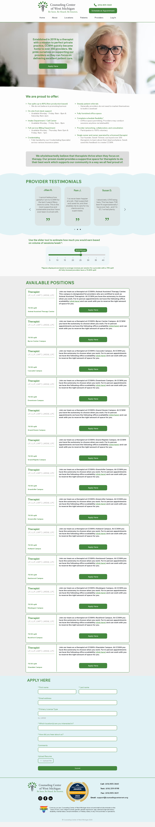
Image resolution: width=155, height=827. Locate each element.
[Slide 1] (74, 229)
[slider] (81, 255)
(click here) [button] (114, 415)
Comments (43, 745)
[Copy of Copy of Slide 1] (80, 229)
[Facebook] (45, 798)
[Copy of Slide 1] (77, 229)
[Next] (125, 209)
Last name (84, 687)
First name (43, 687)
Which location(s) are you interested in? (56, 723)
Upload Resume (45, 756)
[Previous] (30, 209)
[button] (84, 18)
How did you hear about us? (51, 734)
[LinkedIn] (51, 798)
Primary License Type (48, 709)
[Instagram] (40, 798)
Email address (44, 698)
